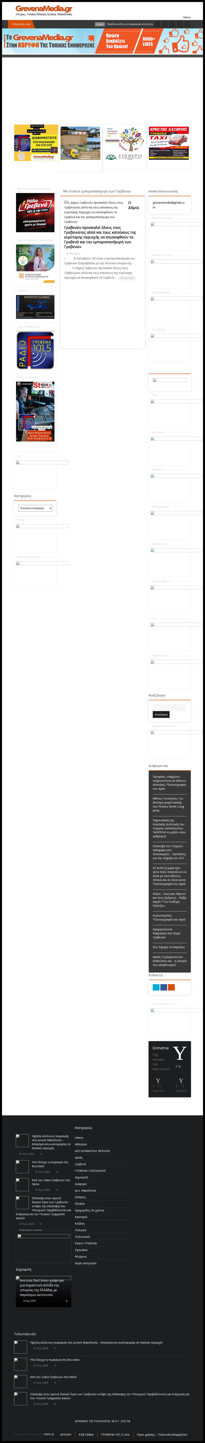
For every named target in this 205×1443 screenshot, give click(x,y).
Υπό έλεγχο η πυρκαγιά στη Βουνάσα (54, 1360)
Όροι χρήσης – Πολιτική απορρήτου (162, 1434)
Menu (187, 11)
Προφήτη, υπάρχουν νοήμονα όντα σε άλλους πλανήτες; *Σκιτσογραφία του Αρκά (169, 783)
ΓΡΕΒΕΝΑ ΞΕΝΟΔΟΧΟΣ (90, 1171)
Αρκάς (78, 1157)
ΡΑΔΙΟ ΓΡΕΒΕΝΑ (86, 1243)
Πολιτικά (80, 1230)
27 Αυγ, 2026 (26, 1154)
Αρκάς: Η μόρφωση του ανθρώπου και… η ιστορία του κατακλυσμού (170, 961)
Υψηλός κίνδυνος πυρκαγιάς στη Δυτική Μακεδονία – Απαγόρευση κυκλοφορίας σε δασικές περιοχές (51, 1142)
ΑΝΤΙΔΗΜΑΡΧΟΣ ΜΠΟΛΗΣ (92, 1151)
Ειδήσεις (80, 1197)
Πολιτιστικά (82, 1237)
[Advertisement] (102, 96)
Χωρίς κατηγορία (85, 1263)
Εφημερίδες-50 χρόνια (89, 1210)
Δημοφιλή (81, 1177)
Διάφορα (80, 1184)
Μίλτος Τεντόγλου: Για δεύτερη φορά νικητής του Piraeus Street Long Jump (168, 804)
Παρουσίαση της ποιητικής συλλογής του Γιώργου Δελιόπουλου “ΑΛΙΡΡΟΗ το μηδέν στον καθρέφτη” (169, 828)
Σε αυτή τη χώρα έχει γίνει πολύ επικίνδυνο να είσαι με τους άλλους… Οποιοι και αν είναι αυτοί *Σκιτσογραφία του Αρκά (169, 876)
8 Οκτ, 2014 (73, 253)
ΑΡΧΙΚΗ (65, 1434)
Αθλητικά (81, 1144)
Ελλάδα (80, 1204)
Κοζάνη (79, 1223)
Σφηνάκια (81, 1250)
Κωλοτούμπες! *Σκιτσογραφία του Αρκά (169, 917)
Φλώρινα (80, 1256)
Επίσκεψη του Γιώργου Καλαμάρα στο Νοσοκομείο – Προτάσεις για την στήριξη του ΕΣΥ (169, 852)
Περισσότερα (127, 277)
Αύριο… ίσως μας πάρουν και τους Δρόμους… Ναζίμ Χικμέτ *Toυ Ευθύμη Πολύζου (169, 900)
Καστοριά (81, 1217)
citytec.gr (49, 1434)
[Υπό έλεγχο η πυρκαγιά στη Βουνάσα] (22, 1166)
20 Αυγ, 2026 (29, 1297)
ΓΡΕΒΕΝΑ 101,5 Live (115, 1434)
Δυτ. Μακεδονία (85, 1190)
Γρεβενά (80, 1164)
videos (79, 1138)
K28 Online (86, 1434)
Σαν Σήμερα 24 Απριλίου (169, 947)
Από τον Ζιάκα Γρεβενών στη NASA (53, 1377)
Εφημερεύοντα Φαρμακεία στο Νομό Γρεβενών (166, 933)
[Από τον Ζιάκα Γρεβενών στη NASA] (22, 1184)
